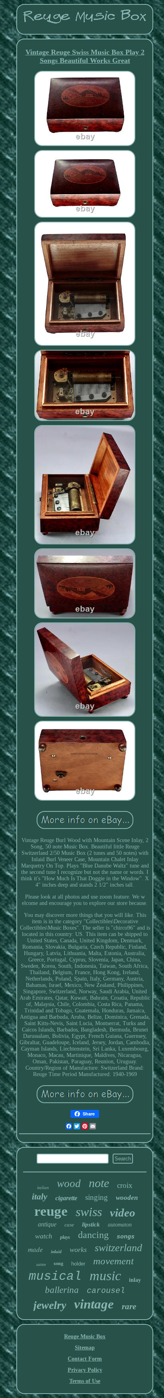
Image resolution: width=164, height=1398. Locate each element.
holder (78, 1264)
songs (126, 1237)
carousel (106, 1290)
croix (125, 1185)
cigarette (66, 1198)
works (78, 1250)
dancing (93, 1235)
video (122, 1212)
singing (96, 1197)
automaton (120, 1225)
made (35, 1249)
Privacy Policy (85, 1370)
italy (39, 1196)
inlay (135, 1280)
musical (55, 1276)
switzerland (118, 1248)
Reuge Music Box (84, 1337)
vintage (94, 1304)
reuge (51, 1211)
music (105, 1275)
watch (43, 1236)
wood (69, 1183)
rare (129, 1306)
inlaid (56, 1251)
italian (43, 1187)
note (99, 1182)
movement (113, 1261)
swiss (89, 1212)
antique (47, 1224)
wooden (127, 1197)
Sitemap (85, 1348)
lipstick (91, 1224)
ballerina (62, 1290)
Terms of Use (84, 1381)
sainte (41, 1264)
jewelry (49, 1305)
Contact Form (85, 1359)
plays (65, 1237)
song (58, 1263)
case (69, 1225)
